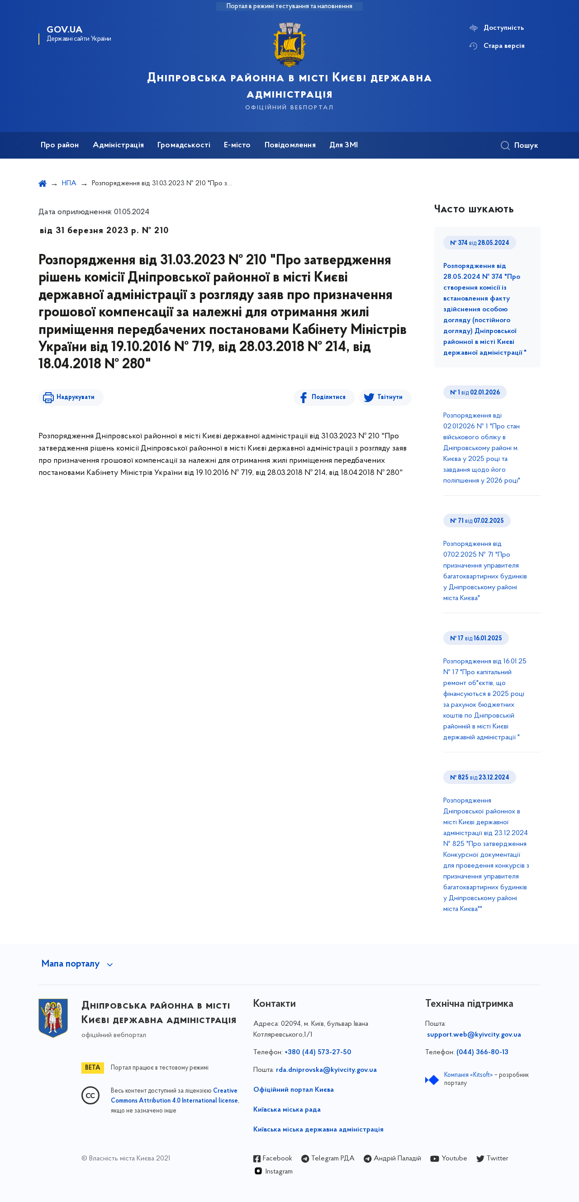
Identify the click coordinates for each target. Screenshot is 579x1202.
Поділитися (329, 397)
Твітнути (390, 397)
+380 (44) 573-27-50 (318, 1052)
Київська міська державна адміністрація (318, 1129)
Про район (60, 145)
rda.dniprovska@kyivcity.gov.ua (326, 1070)
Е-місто (237, 145)
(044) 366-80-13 (482, 1052)
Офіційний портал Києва (293, 1090)
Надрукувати (76, 397)
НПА (69, 183)
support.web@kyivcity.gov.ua (474, 1034)
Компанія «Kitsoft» (468, 1075)
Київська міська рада (287, 1109)
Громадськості (183, 145)
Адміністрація (118, 145)
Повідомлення (290, 145)
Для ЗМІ (343, 145)
